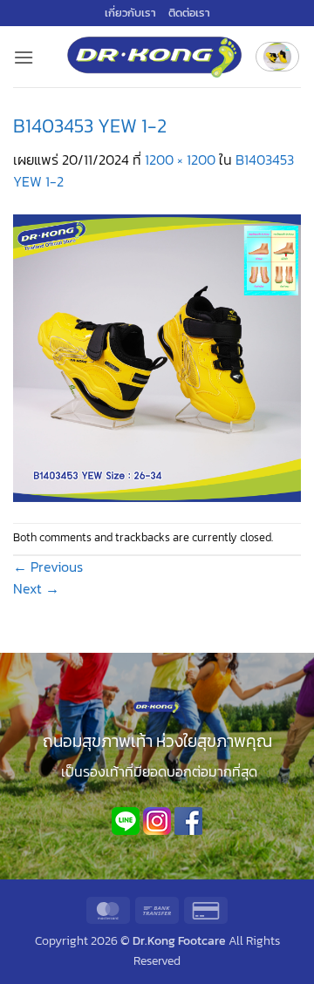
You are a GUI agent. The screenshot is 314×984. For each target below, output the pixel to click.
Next (36, 588)
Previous (48, 566)
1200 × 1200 (180, 159)
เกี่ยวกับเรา (130, 12)
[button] (23, 57)
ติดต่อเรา (189, 12)
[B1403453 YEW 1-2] (157, 356)
